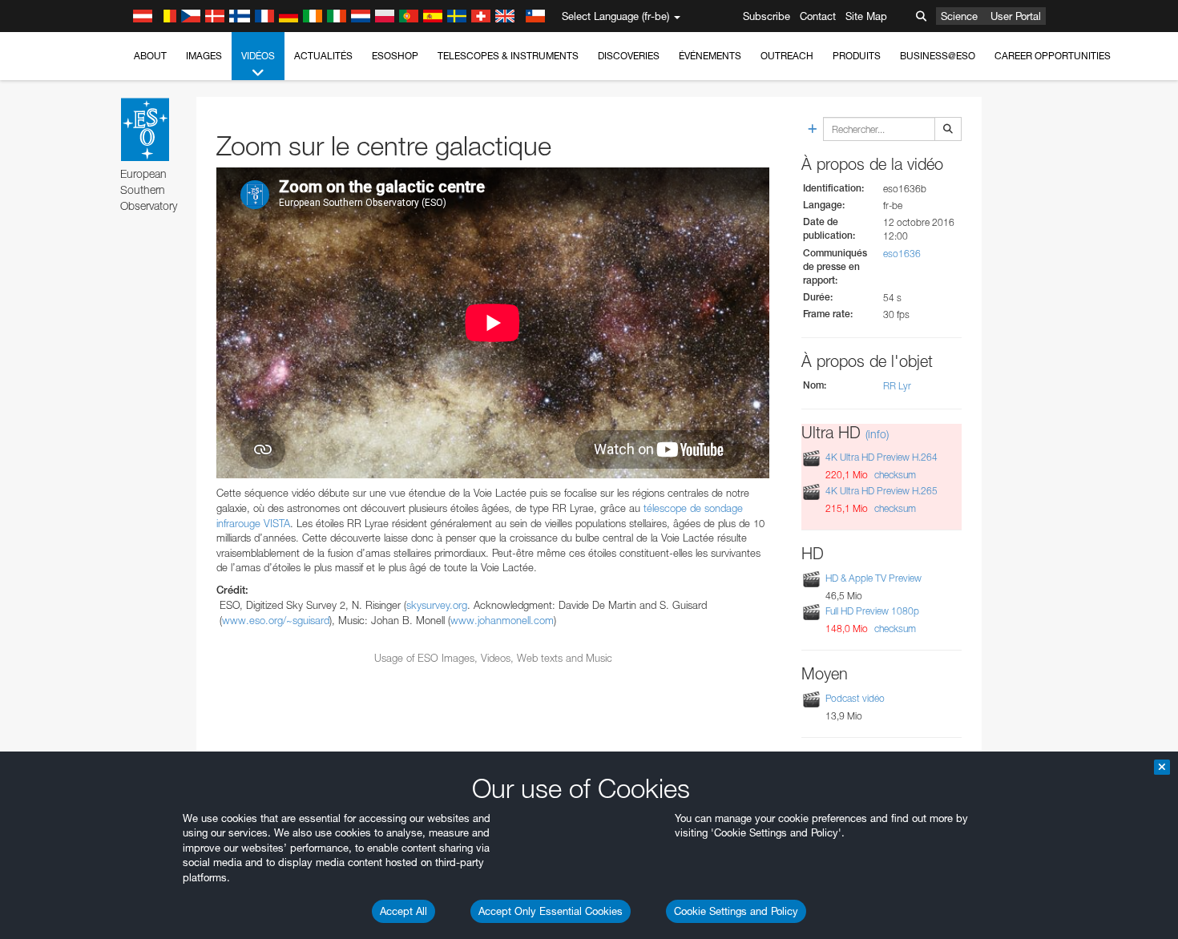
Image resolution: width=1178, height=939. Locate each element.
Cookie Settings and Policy (736, 911)
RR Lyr (897, 386)
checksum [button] (894, 475)
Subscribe (766, 16)
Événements (710, 56)
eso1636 (902, 254)
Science (959, 16)
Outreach (786, 56)
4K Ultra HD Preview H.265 (881, 491)
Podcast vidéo (855, 698)
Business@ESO (937, 56)
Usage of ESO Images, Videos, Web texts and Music (493, 657)
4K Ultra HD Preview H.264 (881, 458)
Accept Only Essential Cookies (550, 911)
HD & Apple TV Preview (873, 578)
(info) (877, 434)
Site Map (866, 16)
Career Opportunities (1052, 56)
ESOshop (395, 56)
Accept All (403, 911)
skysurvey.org (436, 604)
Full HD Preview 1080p (872, 611)
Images (204, 56)
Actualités (323, 56)
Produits (857, 56)
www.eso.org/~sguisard (275, 620)
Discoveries (629, 56)
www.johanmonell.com (502, 620)
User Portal (1015, 16)
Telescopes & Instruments (508, 56)
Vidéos (258, 56)
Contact (818, 16)
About (150, 56)
